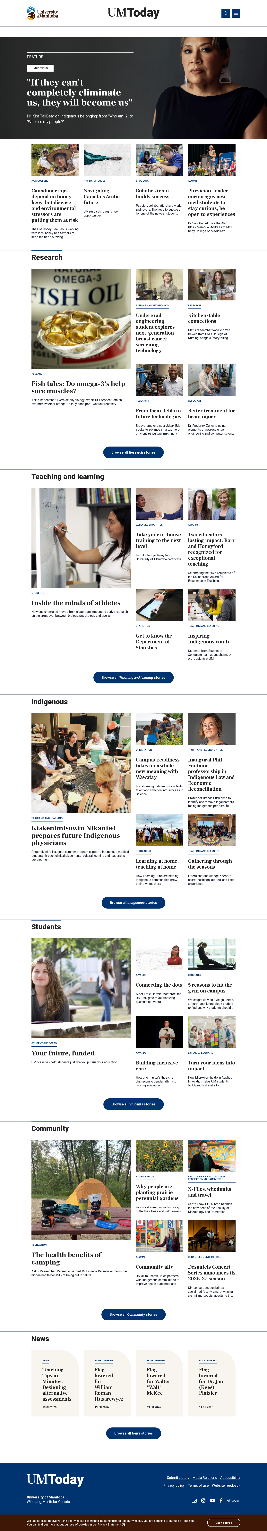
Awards (193, 524)
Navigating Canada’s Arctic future (102, 196)
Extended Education (149, 524)
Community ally (154, 1267)
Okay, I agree (223, 1522)
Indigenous (40, 68)
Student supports (44, 1043)
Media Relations (205, 1478)
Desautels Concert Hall (204, 1256)
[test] (194, 1500)
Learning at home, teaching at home (157, 864)
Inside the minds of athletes (75, 603)
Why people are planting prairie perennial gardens (157, 1192)
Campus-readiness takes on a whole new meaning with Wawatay (158, 769)
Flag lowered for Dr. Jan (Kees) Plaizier (211, 1381)
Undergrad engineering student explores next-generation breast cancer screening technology (155, 333)
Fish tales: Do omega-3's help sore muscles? (78, 387)
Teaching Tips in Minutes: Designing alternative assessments (57, 1384)
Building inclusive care (157, 1066)
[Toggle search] (225, 13)
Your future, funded (63, 1053)
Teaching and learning (203, 625)
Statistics (143, 625)
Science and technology (152, 305)
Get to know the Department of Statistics (154, 642)
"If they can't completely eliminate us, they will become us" (80, 92)
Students (142, 180)
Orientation (144, 749)
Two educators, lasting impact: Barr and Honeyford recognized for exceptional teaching (211, 549)
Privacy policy (174, 1485)
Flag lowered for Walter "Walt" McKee (158, 1381)
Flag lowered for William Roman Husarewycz (109, 1384)
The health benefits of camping (66, 1258)
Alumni (193, 180)
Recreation (39, 1244)
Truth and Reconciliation (205, 749)
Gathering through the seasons (210, 864)
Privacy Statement (112, 1524)
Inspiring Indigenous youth (208, 639)
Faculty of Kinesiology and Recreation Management (206, 1178)
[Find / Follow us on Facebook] (221, 1500)
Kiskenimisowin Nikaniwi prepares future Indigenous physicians (75, 836)
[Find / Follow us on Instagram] (203, 1500)
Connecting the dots (159, 985)
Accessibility (230, 1478)
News (45, 1360)
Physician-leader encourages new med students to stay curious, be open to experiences (211, 202)
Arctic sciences (94, 180)
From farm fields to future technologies (158, 414)
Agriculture (39, 180)
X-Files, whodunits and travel (209, 1192)
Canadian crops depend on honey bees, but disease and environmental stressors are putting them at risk (54, 205)
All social (233, 1500)
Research (37, 373)
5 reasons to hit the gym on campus (210, 988)
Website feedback (226, 1485)
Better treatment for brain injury (211, 414)
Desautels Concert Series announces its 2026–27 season (212, 1273)
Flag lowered (104, 1360)
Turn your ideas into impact (211, 1066)
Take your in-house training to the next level (158, 540)
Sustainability (146, 1176)
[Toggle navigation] (236, 13)
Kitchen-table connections (204, 318)
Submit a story (178, 1478)
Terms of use (198, 1485)
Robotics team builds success (152, 193)
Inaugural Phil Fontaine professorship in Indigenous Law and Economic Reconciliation (211, 774)
